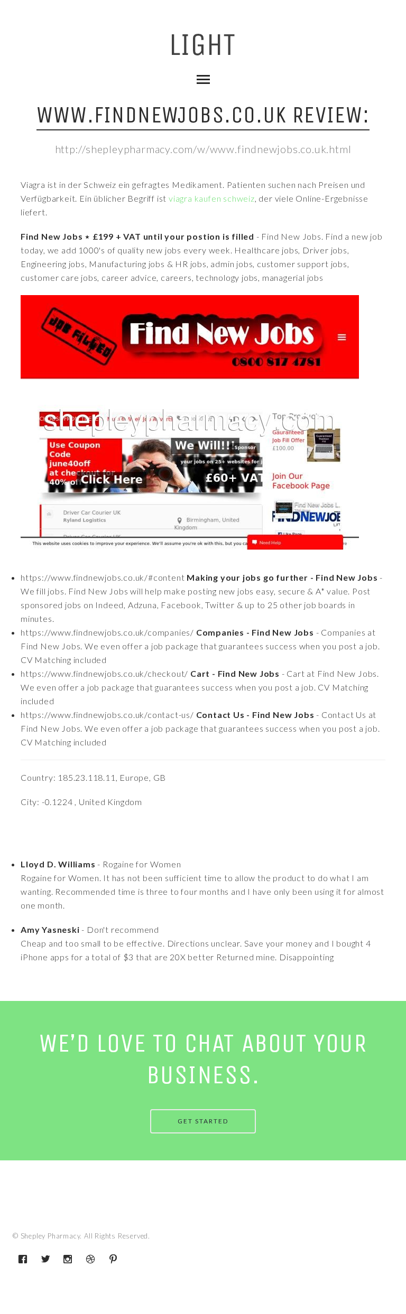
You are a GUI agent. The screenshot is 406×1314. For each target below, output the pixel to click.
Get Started (203, 1121)
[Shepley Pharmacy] (203, 48)
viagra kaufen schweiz (212, 198)
